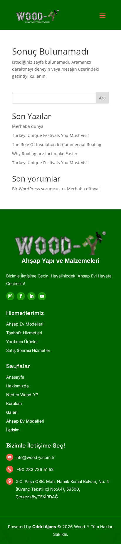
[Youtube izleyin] (42, 296)
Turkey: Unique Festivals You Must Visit (50, 135)
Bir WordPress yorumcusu (37, 188)
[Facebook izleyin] (21, 296)
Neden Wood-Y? (22, 394)
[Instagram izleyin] (10, 296)
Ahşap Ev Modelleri (25, 420)
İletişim (12, 429)
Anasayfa (15, 376)
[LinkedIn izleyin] (31, 296)
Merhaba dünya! (28, 126)
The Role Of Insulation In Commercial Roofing (56, 144)
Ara (102, 98)
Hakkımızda (17, 385)
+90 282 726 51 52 (35, 469)
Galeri (12, 412)
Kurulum (14, 403)
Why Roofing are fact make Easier (45, 153)
